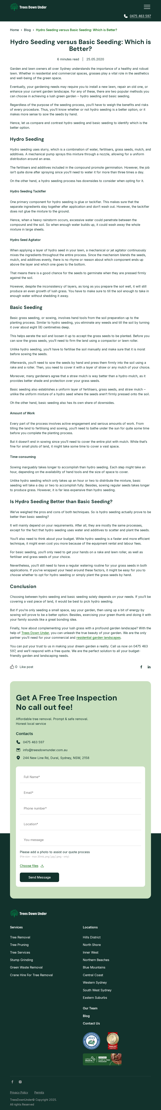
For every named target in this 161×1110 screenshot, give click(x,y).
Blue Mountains (94, 967)
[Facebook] (12, 1082)
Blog (86, 1016)
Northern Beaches (96, 960)
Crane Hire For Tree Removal (31, 975)
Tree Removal (20, 937)
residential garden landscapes (98, 638)
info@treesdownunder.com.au (45, 750)
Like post (26, 667)
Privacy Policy (19, 1092)
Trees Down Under (35, 633)
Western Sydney (95, 982)
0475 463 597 (140, 16)
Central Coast (93, 975)
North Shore (92, 945)
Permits (39, 1092)
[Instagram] (20, 1082)
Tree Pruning (19, 945)
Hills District (92, 937)
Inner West (90, 952)
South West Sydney (97, 990)
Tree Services (20, 952)
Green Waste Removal (26, 967)
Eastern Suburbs (95, 998)
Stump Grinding (21, 960)
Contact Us (91, 1023)
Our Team (90, 1008)
